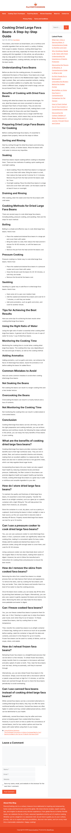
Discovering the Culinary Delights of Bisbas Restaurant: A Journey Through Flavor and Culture (60, 118)
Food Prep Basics (32, 13)
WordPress (50, 830)
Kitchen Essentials (46, 13)
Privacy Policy (27, 19)
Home (4, 13)
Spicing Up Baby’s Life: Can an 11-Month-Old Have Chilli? (21, 734)
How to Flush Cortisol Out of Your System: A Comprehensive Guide (60, 106)
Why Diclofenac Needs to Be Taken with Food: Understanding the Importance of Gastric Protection (60, 56)
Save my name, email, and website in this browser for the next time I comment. (24, 785)
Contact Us (65, 13)
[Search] (66, 27)
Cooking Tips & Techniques (16, 13)
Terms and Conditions (41, 19)
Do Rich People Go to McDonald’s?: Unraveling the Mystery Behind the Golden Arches (60, 82)
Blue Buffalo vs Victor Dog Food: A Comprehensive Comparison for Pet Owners (59, 95)
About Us (57, 13)
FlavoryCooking (33, 830)
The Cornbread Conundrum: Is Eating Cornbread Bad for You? (22, 732)
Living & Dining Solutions (11, 730)
